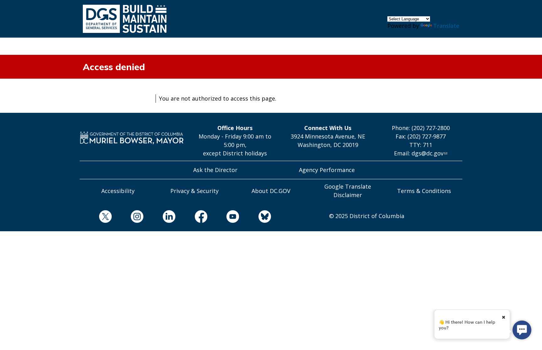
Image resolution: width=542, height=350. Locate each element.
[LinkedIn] (159, 217)
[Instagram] (128, 217)
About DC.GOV (271, 191)
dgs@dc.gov (428, 153)
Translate (446, 25)
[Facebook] (191, 217)
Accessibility (118, 191)
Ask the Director (215, 170)
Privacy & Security (194, 191)
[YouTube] (223, 217)
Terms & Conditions (424, 191)
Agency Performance (327, 170)
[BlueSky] (255, 217)
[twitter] (96, 217)
